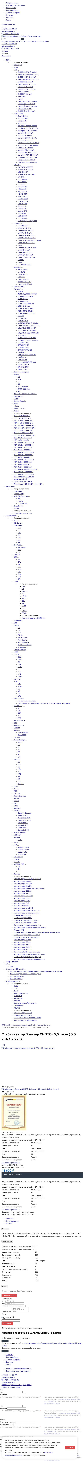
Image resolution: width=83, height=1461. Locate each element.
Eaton (16, 399)
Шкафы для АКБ (12, 962)
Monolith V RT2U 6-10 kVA (28, 145)
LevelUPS (21, 272)
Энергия (17, 874)
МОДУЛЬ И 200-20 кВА (27, 328)
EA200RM (21, 96)
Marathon (17, 679)
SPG (19, 711)
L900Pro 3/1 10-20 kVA (27, 238)
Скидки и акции (12, 3)
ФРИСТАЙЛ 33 (23, 369)
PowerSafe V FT (24, 818)
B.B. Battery (18, 523)
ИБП (7, 60)
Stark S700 (22, 735)
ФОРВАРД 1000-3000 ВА (27, 294)
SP (19, 708)
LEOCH (16, 655)
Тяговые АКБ (19, 930)
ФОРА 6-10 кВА (24, 306)
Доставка (9, 17)
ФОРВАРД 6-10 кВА (25, 296)
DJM (19, 657)
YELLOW (17, 793)
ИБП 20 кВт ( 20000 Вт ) (23, 445)
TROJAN (17, 737)
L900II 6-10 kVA (24, 250)
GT (19, 779)
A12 (19, 540)
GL (19, 747)
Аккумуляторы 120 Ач (22, 947)
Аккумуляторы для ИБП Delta (33, 618)
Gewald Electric (20, 401)
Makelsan (17, 267)
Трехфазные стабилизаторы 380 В (27, 1018)
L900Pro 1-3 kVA (24, 228)
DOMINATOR (22, 503)
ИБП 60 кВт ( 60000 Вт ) (23, 472)
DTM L (24, 591)
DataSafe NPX (23, 830)
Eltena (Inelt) (18, 114)
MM (19, 684)
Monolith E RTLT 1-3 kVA (27, 138)
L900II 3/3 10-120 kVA (26, 257)
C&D (15, 803)
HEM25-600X (23, 199)
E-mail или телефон (7, 1422)
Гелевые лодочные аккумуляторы (27, 957)
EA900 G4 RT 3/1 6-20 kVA (28, 79)
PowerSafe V (23, 815)
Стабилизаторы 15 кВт (23, 1015)
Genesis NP (22, 828)
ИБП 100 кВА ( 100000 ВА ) (24, 425)
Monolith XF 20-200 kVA (27, 153)
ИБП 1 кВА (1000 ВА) (22, 416)
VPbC (20, 742)
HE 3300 (21, 184)
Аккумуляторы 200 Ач (22, 891)
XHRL (20, 569)
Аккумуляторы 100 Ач (22, 881)
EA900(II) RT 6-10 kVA (26, 104)
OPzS (20, 667)
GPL (19, 562)
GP (19, 559)
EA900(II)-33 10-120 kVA (27, 106)
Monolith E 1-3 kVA (25, 135)
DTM (23, 586)
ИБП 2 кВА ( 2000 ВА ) (23, 438)
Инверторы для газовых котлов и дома (25, 974)
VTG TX (21, 784)
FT (19, 669)
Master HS (22, 213)
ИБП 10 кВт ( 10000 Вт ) (23, 423)
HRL (19, 567)
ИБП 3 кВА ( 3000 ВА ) (23, 447)
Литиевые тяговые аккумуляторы (27, 925)
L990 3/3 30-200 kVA (26, 243)
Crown (16, 801)
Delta (16, 67)
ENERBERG (18, 620)
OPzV (20, 676)
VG (19, 776)
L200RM (21, 260)
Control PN (22, 209)
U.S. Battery (18, 857)
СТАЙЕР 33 (22, 360)
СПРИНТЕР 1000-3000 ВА (28, 340)
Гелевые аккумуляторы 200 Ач (26, 920)
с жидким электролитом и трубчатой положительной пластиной (44, 703)
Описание (9, 1219)
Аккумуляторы (11, 516)
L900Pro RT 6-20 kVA (26, 235)
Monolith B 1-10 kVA (25, 133)
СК (19, 867)
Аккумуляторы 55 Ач (22, 942)
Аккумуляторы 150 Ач (22, 940)
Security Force (19, 720)
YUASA (16, 859)
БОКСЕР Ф (22, 335)
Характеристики (12, 1221)
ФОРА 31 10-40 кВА (25, 308)
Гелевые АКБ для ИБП (22, 915)
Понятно (70, 1447)
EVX (19, 574)
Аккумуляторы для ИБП (23, 908)
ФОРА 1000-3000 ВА (26, 304)
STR (19, 379)
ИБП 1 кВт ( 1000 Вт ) (22, 418)
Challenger (18, 65)
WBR (15, 791)
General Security (20, 650)
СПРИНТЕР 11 (23, 343)
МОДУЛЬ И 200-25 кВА (27, 330)
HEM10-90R (22, 194)
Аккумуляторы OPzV (22, 901)
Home (20, 99)
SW (19, 377)
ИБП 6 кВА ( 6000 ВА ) (23, 467)
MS (19, 691)
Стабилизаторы (12, 981)
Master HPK (22, 211)
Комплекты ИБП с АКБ (15, 969)
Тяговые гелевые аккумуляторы (26, 937)
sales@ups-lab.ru (8, 1377)
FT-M (24, 606)
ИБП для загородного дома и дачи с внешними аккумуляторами (36, 971)
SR (19, 384)
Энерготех (18, 998)
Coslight (17, 555)
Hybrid (20, 501)
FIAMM (16, 625)
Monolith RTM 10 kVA (26, 150)
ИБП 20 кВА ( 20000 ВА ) (24, 443)
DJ (19, 662)
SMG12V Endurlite (24, 645)
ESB (15, 623)
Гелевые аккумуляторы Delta (25, 923)
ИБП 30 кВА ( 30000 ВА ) (24, 452)
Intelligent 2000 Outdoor (27, 126)
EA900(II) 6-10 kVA (25, 109)
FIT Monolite (22, 637)
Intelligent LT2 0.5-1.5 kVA (28, 128)
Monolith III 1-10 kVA (25, 148)
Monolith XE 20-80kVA (26, 160)
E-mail (4, 1306)
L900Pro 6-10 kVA (25, 233)
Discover (17, 808)
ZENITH (17, 862)
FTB (19, 718)
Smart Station (23, 116)
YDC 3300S (22, 179)
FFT (19, 781)
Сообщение (6, 1312)
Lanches (17, 223)
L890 (20, 245)
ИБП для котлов (16, 979)
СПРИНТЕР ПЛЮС (25, 350)
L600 (20, 262)
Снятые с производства (27, 162)
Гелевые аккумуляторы (27, 701)
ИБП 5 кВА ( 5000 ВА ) (23, 462)
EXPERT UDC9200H (25, 170)
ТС (19, 871)
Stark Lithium (23, 733)
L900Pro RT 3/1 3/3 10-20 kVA (29, 240)
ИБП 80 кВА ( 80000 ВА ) (24, 474)
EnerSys (17, 811)
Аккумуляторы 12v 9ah (23, 884)
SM (19, 391)
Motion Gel (22, 854)
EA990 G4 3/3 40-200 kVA (28, 75)
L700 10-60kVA (24, 226)
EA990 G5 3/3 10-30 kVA (27, 72)
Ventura (17, 759)
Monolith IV (22, 123)
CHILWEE (17, 545)
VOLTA (16, 789)
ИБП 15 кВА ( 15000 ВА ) (23, 430)
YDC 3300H (22, 182)
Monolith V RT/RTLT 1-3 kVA (28, 143)
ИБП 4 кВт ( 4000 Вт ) (22, 457)
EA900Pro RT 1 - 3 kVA (27, 89)
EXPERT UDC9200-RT (26, 174)
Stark (16, 730)
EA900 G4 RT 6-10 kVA (27, 84)
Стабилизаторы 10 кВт (23, 1013)
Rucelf (16, 842)
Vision (16, 786)
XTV (19, 579)
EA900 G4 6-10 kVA (25, 82)
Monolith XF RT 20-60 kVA (28, 155)
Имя (3, 1303)
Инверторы (10, 486)
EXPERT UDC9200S (25, 167)
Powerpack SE (23, 279)
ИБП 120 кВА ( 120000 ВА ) (24, 428)
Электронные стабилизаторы (25, 1020)
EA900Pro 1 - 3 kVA (25, 87)
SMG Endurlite (23, 642)
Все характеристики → (11, 1163)
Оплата (8, 20)
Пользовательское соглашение (18, 1371)
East (15, 70)
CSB (15, 557)
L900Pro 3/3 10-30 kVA (27, 248)
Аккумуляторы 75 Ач (22, 945)
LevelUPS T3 (23, 274)
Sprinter (17, 728)
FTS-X (24, 613)
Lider (16, 988)
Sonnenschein (19, 725)
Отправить (7, 1323)
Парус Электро (20, 796)
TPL (19, 572)
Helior (16, 404)
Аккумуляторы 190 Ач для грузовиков (29, 888)
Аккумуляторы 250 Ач (22, 949)
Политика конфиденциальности (18, 1368)
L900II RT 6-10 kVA (25, 252)
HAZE (16, 652)
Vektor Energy (19, 740)
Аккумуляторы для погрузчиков (26, 913)
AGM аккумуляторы (21, 906)
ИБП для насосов (17, 976)
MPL (19, 696)
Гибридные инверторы (23, 513)
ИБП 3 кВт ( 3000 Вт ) (22, 450)
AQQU (16, 520)
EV (19, 535)
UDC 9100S (22, 216)
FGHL (20, 635)
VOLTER (17, 1008)
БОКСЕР (21, 316)
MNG (20, 686)
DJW (19, 659)
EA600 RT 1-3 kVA (25, 94)
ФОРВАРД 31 (23, 301)
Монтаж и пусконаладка (15, 5)
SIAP (15, 723)
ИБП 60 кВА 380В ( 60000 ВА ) (26, 469)
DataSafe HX (23, 823)
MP (19, 694)
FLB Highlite (22, 640)
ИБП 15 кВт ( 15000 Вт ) (23, 433)
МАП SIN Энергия (21, 496)
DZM (19, 550)
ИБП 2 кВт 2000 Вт (21, 440)
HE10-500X (22, 189)
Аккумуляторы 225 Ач (22, 893)
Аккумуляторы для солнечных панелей (29, 959)
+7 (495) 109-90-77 (9, 1375)
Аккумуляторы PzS (21, 903)
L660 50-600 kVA (24, 265)
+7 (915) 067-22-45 (11, 1380)
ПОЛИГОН (18, 996)
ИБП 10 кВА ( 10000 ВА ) (23, 421)
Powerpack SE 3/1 (25, 284)
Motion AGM (22, 852)
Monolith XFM (23, 118)
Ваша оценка (7, 1299)
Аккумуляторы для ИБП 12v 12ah (27, 910)
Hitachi (16, 406)
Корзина (5, 51)
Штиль (16, 374)
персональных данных (52, 1403)
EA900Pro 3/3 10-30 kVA (27, 101)
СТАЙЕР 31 (22, 357)
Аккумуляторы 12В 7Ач (23, 886)
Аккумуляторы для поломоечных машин (30, 927)
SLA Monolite (23, 647)
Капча (4, 1314)
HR (19, 564)
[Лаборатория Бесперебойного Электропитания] (21, 36)
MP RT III (21, 177)
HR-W (24, 596)
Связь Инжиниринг (21, 372)
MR (19, 689)
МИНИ (20, 291)
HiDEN (16, 165)
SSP (19, 713)
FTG (19, 672)
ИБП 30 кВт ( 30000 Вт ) (23, 455)
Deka (16, 806)
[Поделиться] (4, 1045)
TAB (15, 845)
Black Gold (22, 547)
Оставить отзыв (9, 1295)
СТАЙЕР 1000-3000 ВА (27, 355)
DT (23, 589)
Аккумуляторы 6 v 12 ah (23, 896)
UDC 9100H (22, 218)
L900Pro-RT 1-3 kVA (26, 230)
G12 (19, 538)
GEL (23, 601)
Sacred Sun (18, 706)
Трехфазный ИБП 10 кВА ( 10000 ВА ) (28, 484)
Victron (16, 411)
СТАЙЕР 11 (22, 352)
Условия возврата (13, 13)
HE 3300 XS (22, 187)
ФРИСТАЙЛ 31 (23, 367)
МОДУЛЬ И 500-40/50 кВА (28, 333)
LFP (19, 528)
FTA (19, 715)
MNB (15, 681)
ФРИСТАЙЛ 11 (23, 365)
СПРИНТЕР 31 (23, 345)
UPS (19, 577)
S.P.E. (12, 966)
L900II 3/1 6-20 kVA (25, 255)
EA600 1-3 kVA (23, 92)
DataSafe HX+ (23, 825)
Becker (16, 798)
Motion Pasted (23, 847)
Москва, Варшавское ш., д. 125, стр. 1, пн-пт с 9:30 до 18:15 (25, 41)
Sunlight (17, 837)
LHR (19, 664)
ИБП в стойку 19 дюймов (24, 477)
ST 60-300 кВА (24, 389)
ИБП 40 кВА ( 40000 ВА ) (24, 460)
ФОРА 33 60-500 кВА (26, 313)
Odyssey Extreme (24, 813)
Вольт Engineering (21, 993)
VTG (19, 774)
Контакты (9, 15)
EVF (19, 552)
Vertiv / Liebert (19, 408)
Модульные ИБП (20, 479)
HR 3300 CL (22, 191)
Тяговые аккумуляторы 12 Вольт (27, 935)
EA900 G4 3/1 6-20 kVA (27, 77)
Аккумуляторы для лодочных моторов (29, 954)
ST (19, 382)
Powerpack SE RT (24, 282)
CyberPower (18, 396)
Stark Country (19, 287)
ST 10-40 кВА (23, 386)
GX (23, 603)
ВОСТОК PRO (19, 864)
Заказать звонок (8, 24)
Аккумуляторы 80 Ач (22, 898)
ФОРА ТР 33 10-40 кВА (27, 338)
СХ (19, 869)
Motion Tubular (23, 849)
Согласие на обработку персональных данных (20, 1397)
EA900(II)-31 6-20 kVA (26, 111)
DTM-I (24, 611)
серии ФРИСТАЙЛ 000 (27, 362)
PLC (19, 754)
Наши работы (11, 8)
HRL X (24, 598)
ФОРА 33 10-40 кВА (25, 311)
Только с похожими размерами (17, 1338)
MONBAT (17, 835)
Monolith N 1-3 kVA (25, 140)
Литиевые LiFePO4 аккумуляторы (27, 952)
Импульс (17, 289)
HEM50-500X (23, 201)
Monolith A (22, 121)
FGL (19, 630)
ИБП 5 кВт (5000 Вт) (22, 464)
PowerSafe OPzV (24, 820)
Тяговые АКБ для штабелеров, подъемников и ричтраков (37, 932)
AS (19, 542)
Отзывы (9, 1223)
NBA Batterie (18, 698)
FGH (19, 633)
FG (19, 628)
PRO (19, 499)
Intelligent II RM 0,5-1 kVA (27, 131)
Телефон (3, 1394)
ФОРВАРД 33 (23, 299)
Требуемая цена (6, 1425)
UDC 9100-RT (23, 172)
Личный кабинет (12, 10)
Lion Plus (21, 277)
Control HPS (22, 204)
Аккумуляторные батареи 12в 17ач (27, 879)
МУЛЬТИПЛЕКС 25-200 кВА (29, 326)
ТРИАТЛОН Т (23, 321)
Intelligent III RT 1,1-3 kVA (27, 157)
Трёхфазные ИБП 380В (23, 482)
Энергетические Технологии (25, 394)
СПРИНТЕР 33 (23, 347)
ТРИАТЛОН (22, 318)
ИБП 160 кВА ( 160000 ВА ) (24, 435)
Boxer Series (22, 269)
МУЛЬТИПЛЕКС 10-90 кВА (28, 323)
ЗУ (7, 964)
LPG (19, 674)
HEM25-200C (23, 196)
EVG (19, 533)
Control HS (22, 206)
